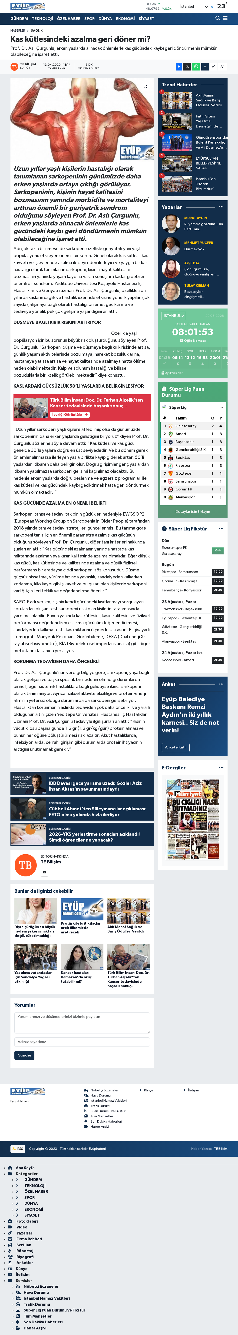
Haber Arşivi (100, 1126)
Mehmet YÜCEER (198, 243)
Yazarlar (24, 1233)
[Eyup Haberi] (27, 6)
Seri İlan (23, 1245)
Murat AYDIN (195, 218)
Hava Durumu (101, 1095)
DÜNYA (105, 19)
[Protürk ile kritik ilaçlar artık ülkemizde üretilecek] (82, 909)
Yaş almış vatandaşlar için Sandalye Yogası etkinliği (33, 977)
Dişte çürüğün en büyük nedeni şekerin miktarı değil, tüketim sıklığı (34, 931)
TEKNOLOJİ (42, 19)
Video (21, 1227)
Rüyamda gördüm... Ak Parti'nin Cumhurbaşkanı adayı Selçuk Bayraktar (203, 227)
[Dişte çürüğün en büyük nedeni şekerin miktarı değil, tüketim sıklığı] (35, 911)
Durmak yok (194, 249)
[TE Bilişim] (25, 865)
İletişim (193, 1090)
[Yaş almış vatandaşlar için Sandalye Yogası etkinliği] (35, 957)
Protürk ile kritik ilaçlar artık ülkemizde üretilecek (81, 928)
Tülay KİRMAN (196, 286)
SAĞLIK (37, 30)
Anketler (24, 1263)
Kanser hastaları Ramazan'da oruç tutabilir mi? (76, 977)
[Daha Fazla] (205, 66)
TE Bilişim (51, 862)
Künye (148, 1090)
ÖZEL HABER (68, 19)
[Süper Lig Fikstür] (221, 529)
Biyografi (25, 1257)
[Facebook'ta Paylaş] (179, 66)
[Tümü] (221, 207)
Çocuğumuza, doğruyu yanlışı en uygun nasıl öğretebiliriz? (199, 272)
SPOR (89, 19)
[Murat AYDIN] (171, 223)
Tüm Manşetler (102, 1116)
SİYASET (146, 19)
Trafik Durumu (101, 1106)
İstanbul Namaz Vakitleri (109, 1100)
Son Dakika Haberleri (106, 1121)
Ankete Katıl (175, 747)
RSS (20, 1149)
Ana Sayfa (25, 1168)
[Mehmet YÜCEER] (171, 246)
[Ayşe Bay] (171, 269)
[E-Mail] (44, 872)
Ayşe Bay (192, 263)
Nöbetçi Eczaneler (105, 1090)
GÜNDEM (19, 19)
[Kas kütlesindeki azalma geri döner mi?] (82, 120)
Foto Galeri (27, 1221)
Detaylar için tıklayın (192, 512)
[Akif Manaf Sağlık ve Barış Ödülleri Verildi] (128, 911)
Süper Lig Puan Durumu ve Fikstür (54, 1310)
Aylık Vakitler (173, 373)
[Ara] (218, 19)
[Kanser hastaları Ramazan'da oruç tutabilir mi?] (82, 957)
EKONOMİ (125, 19)
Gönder (24, 1055)
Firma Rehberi (29, 1239)
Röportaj (24, 1251)
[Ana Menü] (224, 19)
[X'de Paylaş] (187, 66)
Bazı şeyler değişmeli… (194, 294)
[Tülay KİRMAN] (171, 291)
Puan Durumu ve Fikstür (108, 1111)
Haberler (17, 30)
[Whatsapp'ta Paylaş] (196, 66)
